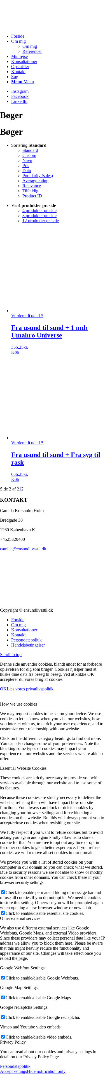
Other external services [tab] (20, 918)
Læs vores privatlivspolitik (30, 688)
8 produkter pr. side (39, 215)
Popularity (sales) (37, 175)
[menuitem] (58, 36)
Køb (15, 352)
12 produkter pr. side (40, 220)
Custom (29, 155)
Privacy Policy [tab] (13, 1042)
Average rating (35, 180)
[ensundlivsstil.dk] (42, 26)
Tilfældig (30, 190)
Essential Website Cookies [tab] (23, 768)
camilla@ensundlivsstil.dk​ (23, 548)
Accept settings (13, 1071)
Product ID (32, 195)
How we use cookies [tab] (18, 704)
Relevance (31, 185)
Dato (26, 170)
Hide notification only (46, 1071)
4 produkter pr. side (39, 210)
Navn (27, 160)
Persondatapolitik (15, 1066)
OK (3, 688)
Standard (30, 150)
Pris (25, 165)
